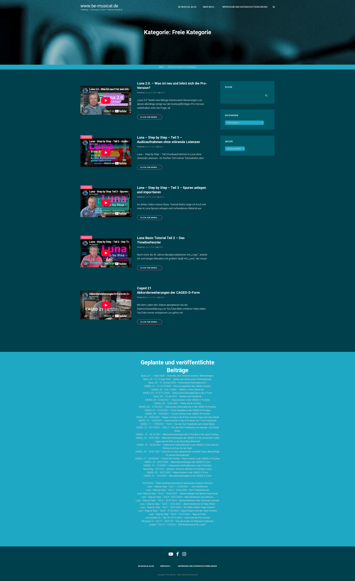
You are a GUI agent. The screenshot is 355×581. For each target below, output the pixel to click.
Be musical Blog (187, 7)
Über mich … (209, 7)
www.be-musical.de (99, 5)
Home (161, 67)
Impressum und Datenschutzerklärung (245, 7)
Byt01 (163, 93)
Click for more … (151, 118)
